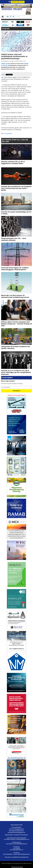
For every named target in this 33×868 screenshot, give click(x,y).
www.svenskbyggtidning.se (16, 829)
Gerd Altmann (8, 133)
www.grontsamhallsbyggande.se (16, 832)
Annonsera (21, 1)
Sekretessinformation (17, 867)
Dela (3, 74)
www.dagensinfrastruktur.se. (16, 830)
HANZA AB (4, 63)
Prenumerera (14, 1)
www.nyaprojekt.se (16, 827)
